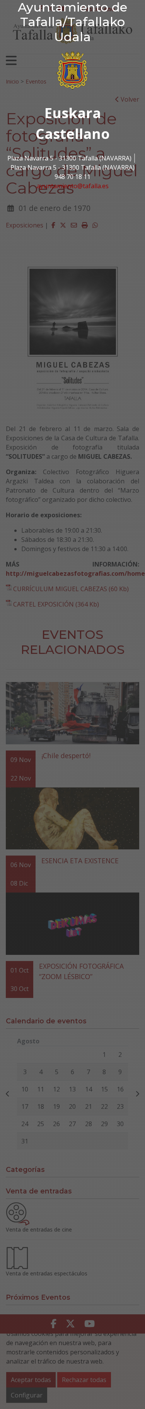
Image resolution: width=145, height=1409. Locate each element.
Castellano (73, 133)
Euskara (72, 113)
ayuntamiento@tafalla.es (73, 186)
